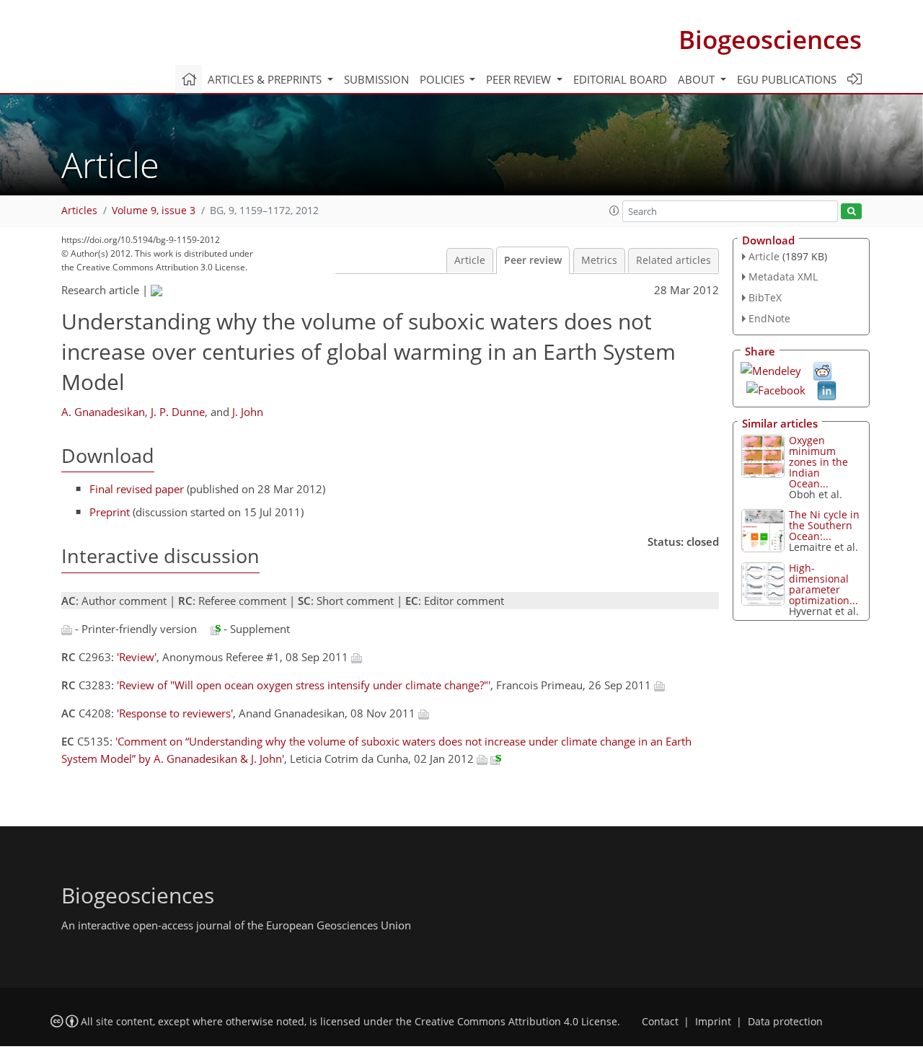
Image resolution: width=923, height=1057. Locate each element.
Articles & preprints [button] (266, 79)
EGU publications (786, 79)
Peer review (533, 260)
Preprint (109, 512)
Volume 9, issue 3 (153, 210)
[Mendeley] (771, 369)
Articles (79, 210)
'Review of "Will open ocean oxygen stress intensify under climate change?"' (303, 685)
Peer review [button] (520, 79)
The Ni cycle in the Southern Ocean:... (824, 525)
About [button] (697, 79)
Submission (376, 79)
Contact (660, 1021)
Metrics (599, 260)
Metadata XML (783, 276)
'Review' (136, 657)
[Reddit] (822, 370)
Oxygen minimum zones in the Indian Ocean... (818, 461)
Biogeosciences (770, 39)
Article (469, 260)
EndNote (769, 318)
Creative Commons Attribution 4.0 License (516, 1021)
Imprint (713, 1021)
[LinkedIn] (826, 389)
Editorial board (620, 79)
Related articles (673, 260)
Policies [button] (443, 79)
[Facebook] (775, 388)
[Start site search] (851, 211)
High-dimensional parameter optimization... (823, 584)
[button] (614, 210)
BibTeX (765, 297)
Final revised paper (136, 489)
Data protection (785, 1021)
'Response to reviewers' (175, 713)
